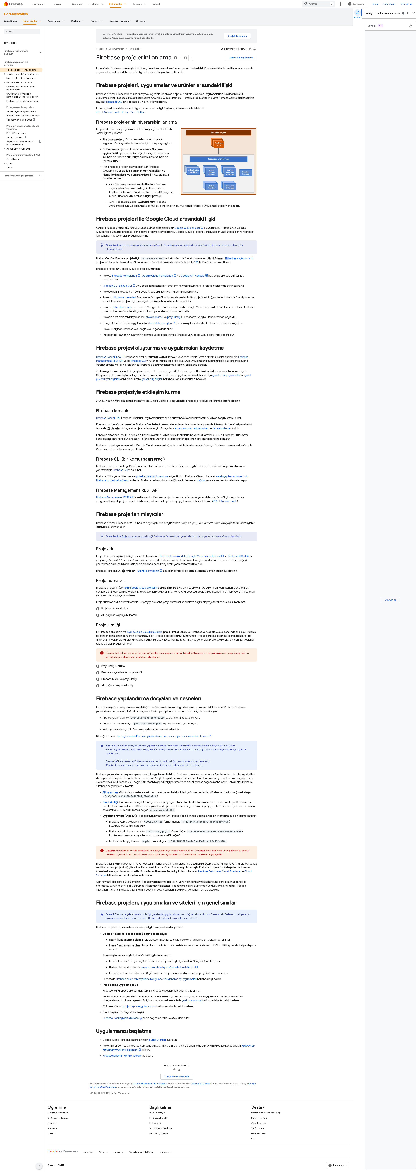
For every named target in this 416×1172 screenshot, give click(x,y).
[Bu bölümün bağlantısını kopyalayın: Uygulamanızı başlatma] (154, 1031)
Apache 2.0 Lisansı (200, 1083)
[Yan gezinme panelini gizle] (39, 1166)
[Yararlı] (249, 48)
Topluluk (137, 3)
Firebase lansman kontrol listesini (122, 1055)
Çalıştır (57, 3)
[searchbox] (22, 31)
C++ (132, 112)
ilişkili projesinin (140, 587)
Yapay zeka (54, 21)
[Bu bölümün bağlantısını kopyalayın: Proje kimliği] (123, 625)
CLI (110, 285)
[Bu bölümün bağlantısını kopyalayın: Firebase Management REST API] (162, 491)
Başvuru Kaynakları (120, 21)
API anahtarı (110, 792)
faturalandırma (221, 428)
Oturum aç (406, 3)
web (117, 112)
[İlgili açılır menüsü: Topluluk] (146, 4)
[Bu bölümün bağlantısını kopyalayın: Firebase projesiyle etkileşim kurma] (183, 392)
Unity (125, 112)
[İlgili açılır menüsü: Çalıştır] (65, 4)
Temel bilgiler (30, 21)
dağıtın (201, 480)
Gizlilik (61, 1165)
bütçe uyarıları (157, 1040)
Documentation (16, 14)
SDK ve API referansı (58, 1117)
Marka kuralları (258, 1133)
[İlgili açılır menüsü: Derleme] (47, 4)
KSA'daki (238, 556)
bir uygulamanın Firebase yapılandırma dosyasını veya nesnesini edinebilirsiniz (162, 736)
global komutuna (151, 476)
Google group (258, 1123)
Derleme (38, 3)
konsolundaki (173, 556)
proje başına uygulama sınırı (139, 1006)
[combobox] (318, 4)
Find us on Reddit (158, 1117)
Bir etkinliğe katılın (159, 1133)
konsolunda (124, 275)
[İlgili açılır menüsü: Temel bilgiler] (41, 21)
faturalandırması (122, 307)
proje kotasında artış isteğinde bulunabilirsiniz (167, 967)
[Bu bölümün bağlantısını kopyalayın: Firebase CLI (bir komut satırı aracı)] (168, 459)
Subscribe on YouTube (161, 1128)
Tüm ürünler (165, 1151)
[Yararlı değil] (254, 48)
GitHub (51, 1133)
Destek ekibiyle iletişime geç (265, 1112)
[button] (19, 52)
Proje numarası (129, 536)
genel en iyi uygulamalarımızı (167, 914)
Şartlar (51, 1165)
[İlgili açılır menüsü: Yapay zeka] (64, 21)
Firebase (100, 48)
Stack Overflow (259, 1117)
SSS (196, 262)
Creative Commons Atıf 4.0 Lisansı (150, 1083)
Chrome (103, 1151)
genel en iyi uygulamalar (226, 375)
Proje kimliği (110, 802)
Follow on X (155, 1123)
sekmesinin (148, 571)
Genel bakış (10, 21)
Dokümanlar (115, 3)
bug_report (403, 13)
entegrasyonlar (183, 428)
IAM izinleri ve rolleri (124, 297)
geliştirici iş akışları (152, 379)
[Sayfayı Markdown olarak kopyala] (186, 58)
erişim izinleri (201, 428)
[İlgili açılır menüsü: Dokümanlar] (126, 4)
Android (108, 112)
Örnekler (141, 21)
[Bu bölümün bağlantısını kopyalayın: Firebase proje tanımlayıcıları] (168, 515)
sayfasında (237, 258)
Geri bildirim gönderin (241, 57)
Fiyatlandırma (96, 3)
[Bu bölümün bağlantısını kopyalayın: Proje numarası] (129, 581)
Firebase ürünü (113, 102)
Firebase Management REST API (115, 497)
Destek (156, 3)
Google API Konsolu (192, 275)
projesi (187, 228)
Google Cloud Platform (141, 1151)
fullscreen (408, 13)
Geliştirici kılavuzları (58, 1112)
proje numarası (154, 317)
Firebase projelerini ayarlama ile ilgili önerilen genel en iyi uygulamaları (156, 979)
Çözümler (77, 3)
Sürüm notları (258, 1128)
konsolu (106, 418)
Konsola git (389, 3)
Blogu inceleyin (157, 1112)
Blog (375, 3)
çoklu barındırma (192, 1000)
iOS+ (99, 112)
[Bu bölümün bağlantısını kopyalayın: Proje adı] (116, 549)
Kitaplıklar (53, 1128)
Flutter (140, 112)
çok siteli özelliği (122, 1018)
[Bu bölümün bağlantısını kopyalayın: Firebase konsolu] (133, 411)
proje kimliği (174, 317)
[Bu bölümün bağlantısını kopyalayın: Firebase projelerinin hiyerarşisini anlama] (180, 122)
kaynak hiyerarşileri (161, 323)
